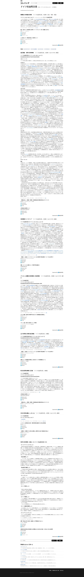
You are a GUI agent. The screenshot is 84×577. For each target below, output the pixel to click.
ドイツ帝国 (30, 81)
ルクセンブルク (39, 115)
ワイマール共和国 (43, 20)
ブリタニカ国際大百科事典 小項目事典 (30, 276)
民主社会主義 (39, 23)
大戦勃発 (46, 122)
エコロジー (47, 189)
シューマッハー (54, 164)
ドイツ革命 (39, 133)
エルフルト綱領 (53, 19)
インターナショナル (24, 74)
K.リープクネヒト (30, 127)
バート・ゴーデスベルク (44, 347)
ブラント (42, 174)
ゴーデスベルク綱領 (44, 300)
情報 (46, 312)
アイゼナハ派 (54, 78)
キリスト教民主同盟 (49, 24)
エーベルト (26, 112)
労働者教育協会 (34, 66)
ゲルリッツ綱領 (50, 138)
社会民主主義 (56, 250)
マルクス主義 (44, 96)
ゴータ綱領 (55, 85)
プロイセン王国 (39, 69)
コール (44, 250)
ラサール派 (30, 223)
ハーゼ (39, 124)
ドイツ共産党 (54, 134)
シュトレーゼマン (27, 345)
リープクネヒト (54, 253)
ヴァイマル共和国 (45, 343)
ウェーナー (41, 176)
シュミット (26, 24)
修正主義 (24, 342)
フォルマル (48, 110)
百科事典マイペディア (26, 219)
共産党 (34, 343)
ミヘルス (38, 253)
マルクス (27, 65)
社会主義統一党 (47, 346)
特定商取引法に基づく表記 (55, 570)
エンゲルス (32, 65)
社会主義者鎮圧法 (50, 250)
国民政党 (49, 23)
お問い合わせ (61, 570)
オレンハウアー (31, 165)
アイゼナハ (50, 77)
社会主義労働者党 (42, 339)
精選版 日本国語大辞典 (26, 14)
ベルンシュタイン (32, 114)
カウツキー (30, 104)
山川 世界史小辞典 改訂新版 (27, 333)
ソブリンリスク (51, 243)
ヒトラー (26, 154)
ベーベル (27, 253)
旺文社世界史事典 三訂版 (27, 370)
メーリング (48, 253)
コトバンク (25, 3)
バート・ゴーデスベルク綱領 (55, 172)
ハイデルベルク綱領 (32, 141)
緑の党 (22, 233)
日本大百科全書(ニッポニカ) (28, 413)
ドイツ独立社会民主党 (51, 226)
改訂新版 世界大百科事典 (27, 52)
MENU (21, 1)
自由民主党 (40, 177)
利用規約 (50, 570)
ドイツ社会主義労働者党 (38, 19)
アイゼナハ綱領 (60, 77)
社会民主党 (46, 95)
